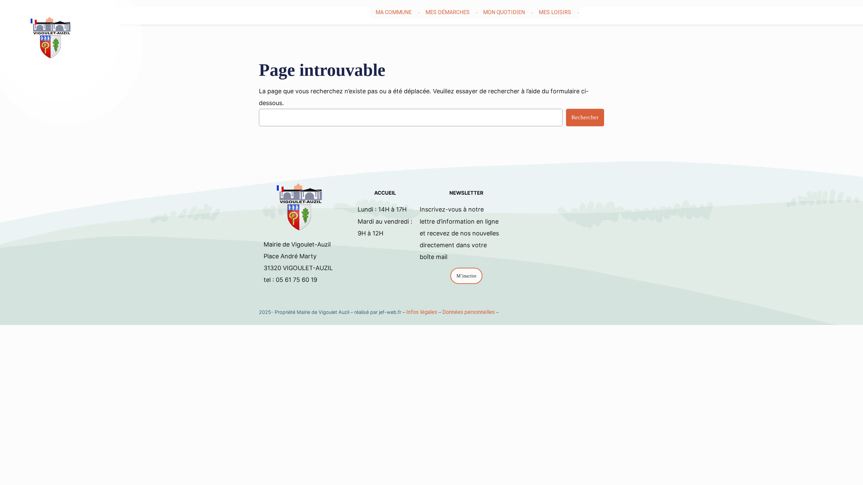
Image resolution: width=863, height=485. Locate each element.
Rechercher (585, 117)
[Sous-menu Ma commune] (419, 12)
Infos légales (421, 312)
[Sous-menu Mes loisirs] (578, 12)
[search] (816, 12)
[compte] (824, 12)
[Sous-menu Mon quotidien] (532, 12)
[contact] (820, 12)
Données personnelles (468, 312)
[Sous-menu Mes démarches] (477, 12)
